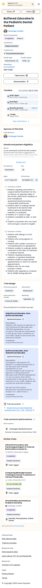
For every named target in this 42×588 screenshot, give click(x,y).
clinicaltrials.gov (19, 526)
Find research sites (10, 552)
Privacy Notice (8, 574)
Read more (21, 162)
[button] (12, 46)
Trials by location (9, 543)
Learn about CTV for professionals (16, 556)
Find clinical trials (9, 539)
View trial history (20, 121)
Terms (4, 578)
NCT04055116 (9, 67)
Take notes (20, 75)
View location (20, 81)
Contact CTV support (11, 565)
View (34, 108)
